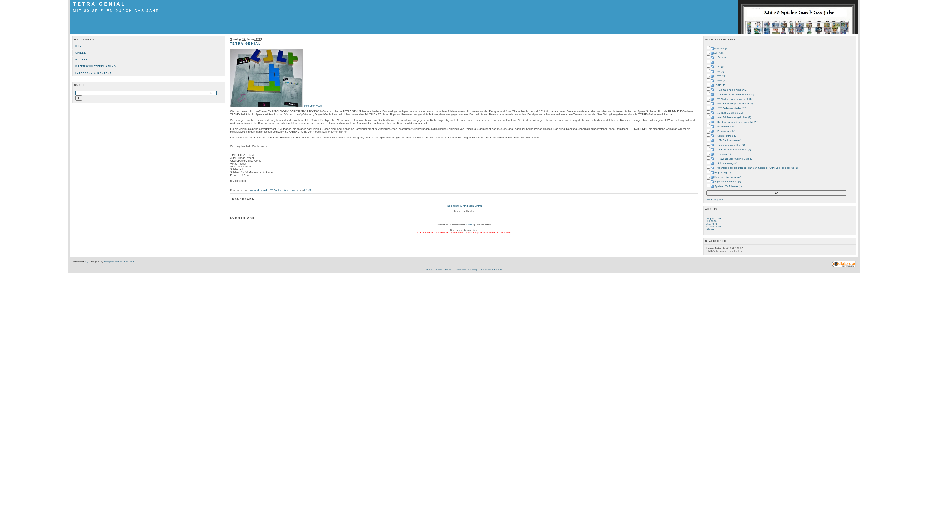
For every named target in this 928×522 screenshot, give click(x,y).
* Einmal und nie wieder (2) (732, 89)
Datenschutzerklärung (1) (728, 177)
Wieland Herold (258, 190)
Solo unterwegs (313, 105)
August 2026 (713, 218)
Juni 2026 (712, 224)
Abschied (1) (721, 48)
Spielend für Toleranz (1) (728, 186)
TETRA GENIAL (99, 4)
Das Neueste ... (715, 226)
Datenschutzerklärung (95, 66)
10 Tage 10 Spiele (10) (730, 112)
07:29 (307, 190)
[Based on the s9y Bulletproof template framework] (844, 266)
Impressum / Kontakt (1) (727, 181)
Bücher (81, 59)
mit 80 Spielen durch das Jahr (116, 11)
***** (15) (722, 80)
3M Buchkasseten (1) (730, 140)
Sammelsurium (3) (727, 135)
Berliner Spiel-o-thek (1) (732, 145)
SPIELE (720, 85)
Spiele (80, 53)
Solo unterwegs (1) (727, 163)
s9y (86, 262)
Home (79, 46)
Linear (469, 224)
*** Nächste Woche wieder (284, 190)
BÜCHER (721, 57)
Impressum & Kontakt (93, 73)
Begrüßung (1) (722, 172)
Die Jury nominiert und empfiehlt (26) (737, 122)
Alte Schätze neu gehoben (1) (734, 117)
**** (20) (721, 76)
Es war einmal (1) (726, 126)
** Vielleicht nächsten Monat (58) (735, 94)
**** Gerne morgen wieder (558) (735, 103)
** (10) (720, 66)
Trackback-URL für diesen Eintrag (464, 205)
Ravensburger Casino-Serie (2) (736, 158)
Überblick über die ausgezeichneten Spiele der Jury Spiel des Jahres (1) (757, 168)
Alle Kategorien (715, 199)
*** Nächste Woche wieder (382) (735, 99)
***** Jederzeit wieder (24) (731, 108)
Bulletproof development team (119, 262)
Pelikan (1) (725, 154)
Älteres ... (711, 229)
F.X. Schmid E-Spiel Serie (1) (735, 149)
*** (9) (720, 71)
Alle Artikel (719, 53)
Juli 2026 (711, 221)
